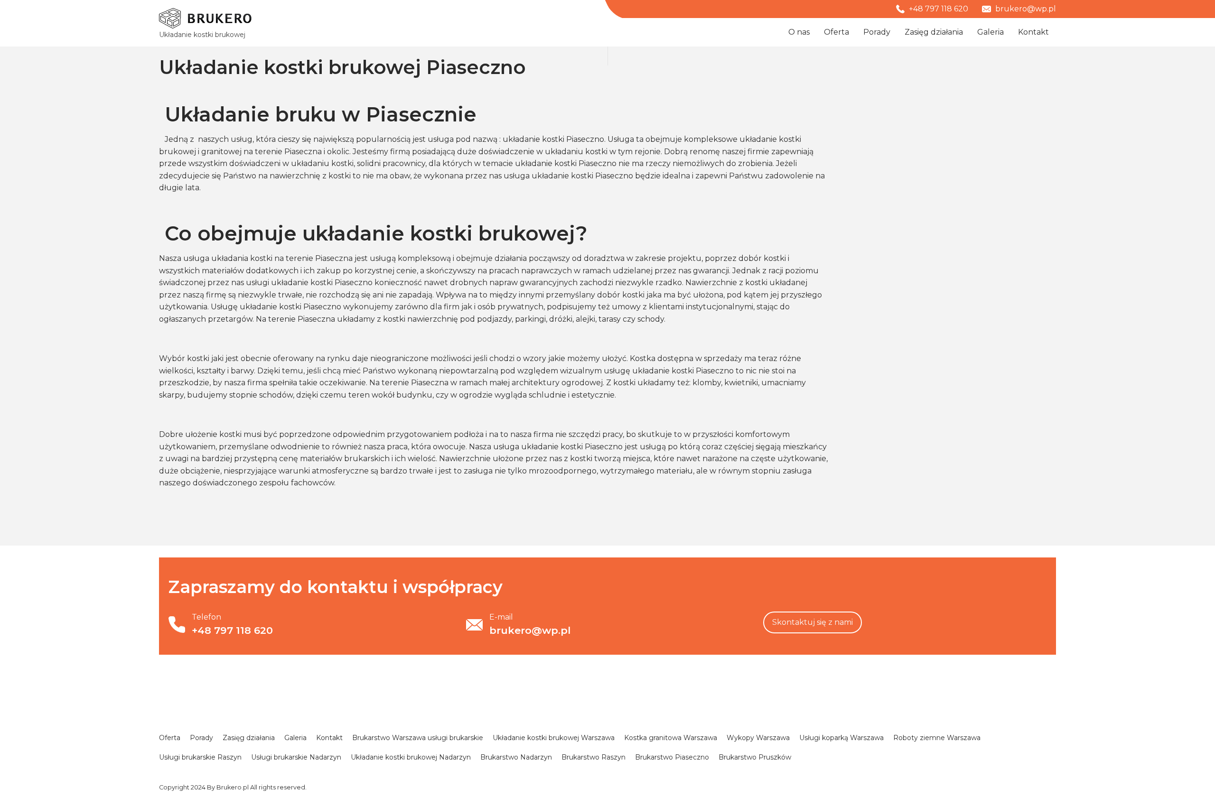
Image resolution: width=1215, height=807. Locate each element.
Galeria (990, 32)
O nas (799, 32)
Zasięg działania (934, 32)
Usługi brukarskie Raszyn (200, 757)
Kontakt (1033, 32)
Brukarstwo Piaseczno (672, 757)
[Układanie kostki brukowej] (205, 18)
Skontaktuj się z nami (812, 622)
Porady (876, 32)
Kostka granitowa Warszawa (670, 737)
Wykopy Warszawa (758, 737)
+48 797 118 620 (937, 8)
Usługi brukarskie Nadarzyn (296, 757)
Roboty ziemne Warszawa (937, 737)
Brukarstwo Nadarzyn (516, 757)
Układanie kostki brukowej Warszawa (554, 737)
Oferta (836, 32)
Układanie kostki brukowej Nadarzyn (411, 757)
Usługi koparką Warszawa (841, 737)
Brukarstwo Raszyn (593, 757)
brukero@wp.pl (1024, 8)
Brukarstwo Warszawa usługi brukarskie (417, 737)
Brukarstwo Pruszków (755, 757)
